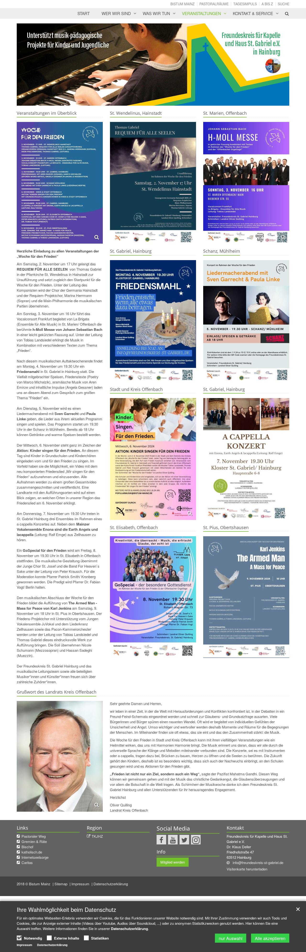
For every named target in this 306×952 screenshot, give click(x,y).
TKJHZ (97, 836)
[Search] (284, 13)
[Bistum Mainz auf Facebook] (161, 839)
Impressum (80, 883)
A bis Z (267, 3)
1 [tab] (145, 100)
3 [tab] (160, 100)
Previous (28, 64)
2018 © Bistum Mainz (34, 883)
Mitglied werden (172, 861)
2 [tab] (153, 100)
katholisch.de (32, 851)
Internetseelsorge (35, 857)
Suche (283, 3)
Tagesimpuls (245, 3)
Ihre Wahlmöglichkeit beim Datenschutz (66, 909)
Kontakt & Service (253, 13)
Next (277, 64)
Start (83, 13)
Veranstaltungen (201, 13)
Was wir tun (156, 13)
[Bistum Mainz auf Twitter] (184, 839)
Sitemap (61, 883)
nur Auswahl (230, 938)
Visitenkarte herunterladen (247, 868)
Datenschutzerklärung (110, 883)
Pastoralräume (214, 3)
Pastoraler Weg (34, 836)
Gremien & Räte (34, 841)
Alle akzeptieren (270, 938)
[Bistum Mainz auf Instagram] (196, 839)
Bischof (27, 846)
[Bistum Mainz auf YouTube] (173, 839)
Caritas (27, 862)
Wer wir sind (116, 13)
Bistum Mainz (182, 3)
